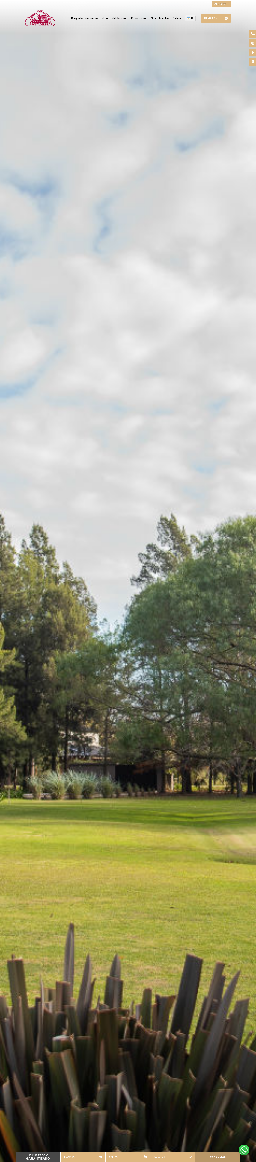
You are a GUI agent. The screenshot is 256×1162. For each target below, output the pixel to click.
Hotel (105, 18)
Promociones (139, 18)
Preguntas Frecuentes (84, 18)
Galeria (177, 18)
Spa (153, 18)
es (192, 18)
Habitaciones (120, 18)
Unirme (222, 4)
